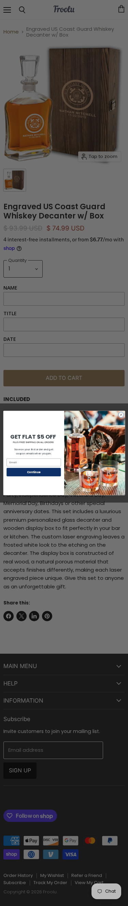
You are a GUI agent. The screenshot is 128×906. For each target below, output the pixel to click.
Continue (33, 472)
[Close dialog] (121, 414)
